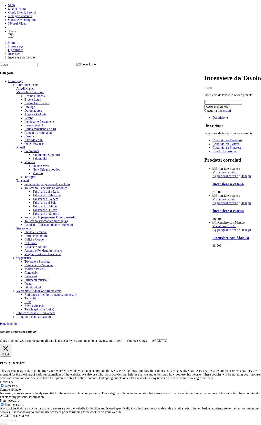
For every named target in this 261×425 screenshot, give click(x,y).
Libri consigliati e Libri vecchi (35, 313)
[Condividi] (9, 420)
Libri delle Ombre (36, 235)
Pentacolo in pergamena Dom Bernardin (50, 217)
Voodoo (29, 162)
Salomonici (31, 151)
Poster (28, 283)
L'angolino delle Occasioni (33, 316)
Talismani (22, 180)
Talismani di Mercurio (47, 195)
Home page (15, 81)
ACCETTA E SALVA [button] (14, 415)
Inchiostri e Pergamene (39, 121)
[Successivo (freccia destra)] (5, 424)
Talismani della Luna (46, 191)
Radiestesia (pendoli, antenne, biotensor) (50, 294)
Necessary (11, 386)
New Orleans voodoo (46, 169)
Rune (27, 302)
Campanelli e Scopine (38, 265)
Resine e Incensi (34, 96)
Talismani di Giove (45, 210)
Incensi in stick (34, 125)
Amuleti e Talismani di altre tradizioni (48, 224)
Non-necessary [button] (9, 400)
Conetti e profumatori (38, 132)
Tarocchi (30, 298)
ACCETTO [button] (159, 340)
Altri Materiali (33, 140)
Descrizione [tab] (220, 117)
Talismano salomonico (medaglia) (46, 221)
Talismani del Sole (44, 202)
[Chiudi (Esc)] (13, 420)
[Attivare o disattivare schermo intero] (5, 420)
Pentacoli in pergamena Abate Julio (47, 184)
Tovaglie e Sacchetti (37, 261)
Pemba (28, 118)
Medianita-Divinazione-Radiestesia (38, 291)
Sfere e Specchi (34, 305)
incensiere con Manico (230, 238)
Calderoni (30, 243)
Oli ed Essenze (34, 143)
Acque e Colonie (35, 114)
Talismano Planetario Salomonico (45, 188)
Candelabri (31, 272)
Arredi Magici (25, 88)
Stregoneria (23, 228)
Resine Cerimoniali (36, 103)
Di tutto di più (33, 287)
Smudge (29, 107)
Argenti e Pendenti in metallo (43, 250)
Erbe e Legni (32, 99)
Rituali (20, 147)
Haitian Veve (41, 166)
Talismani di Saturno (46, 213)
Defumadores (33, 110)
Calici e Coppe (34, 239)
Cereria (29, 136)
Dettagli (246, 176)
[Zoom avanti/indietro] (1, 420)
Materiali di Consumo (30, 92)
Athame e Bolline (35, 246)
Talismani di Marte (45, 206)
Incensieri (224, 110)
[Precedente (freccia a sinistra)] (1, 424)
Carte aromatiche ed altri (40, 129)
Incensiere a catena (228, 184)
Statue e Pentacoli (35, 232)
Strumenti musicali (36, 280)
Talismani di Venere (45, 199)
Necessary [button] (6, 381)
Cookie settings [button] (137, 340)
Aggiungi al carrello (217, 106)
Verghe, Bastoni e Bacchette (42, 254)
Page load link (9, 323)
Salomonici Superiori (46, 154)
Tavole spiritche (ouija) (39, 309)
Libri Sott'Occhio (27, 85)
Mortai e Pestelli (34, 269)
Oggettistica (24, 258)
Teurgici (29, 177)
